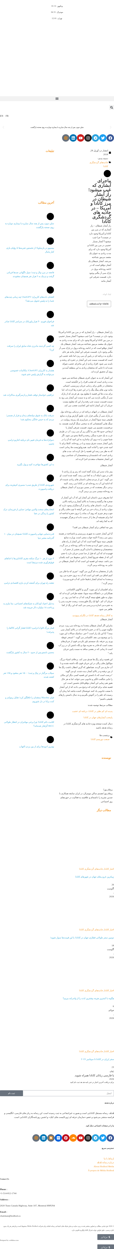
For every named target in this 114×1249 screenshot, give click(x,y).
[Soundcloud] (73, 1138)
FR (7, 116)
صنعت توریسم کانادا (100, 739)
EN (1, 116)
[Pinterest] (65, 1138)
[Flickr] (58, 1138)
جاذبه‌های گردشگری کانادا (99, 164)
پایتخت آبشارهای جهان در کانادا (98, 717)
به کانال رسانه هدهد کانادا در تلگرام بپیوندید (92, 615)
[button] (57, 98)
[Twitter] (103, 138)
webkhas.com (14, 1240)
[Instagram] (88, 138)
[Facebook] (110, 138)
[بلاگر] (51, 1138)
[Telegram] (95, 138)
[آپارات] (65, 138)
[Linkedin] (73, 138)
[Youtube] (80, 138)
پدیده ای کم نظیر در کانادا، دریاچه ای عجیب (92, 711)
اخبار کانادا (109, 869)
